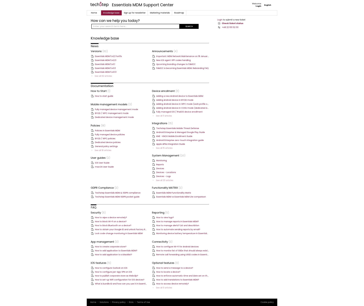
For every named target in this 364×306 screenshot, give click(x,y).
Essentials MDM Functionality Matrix (173, 192)
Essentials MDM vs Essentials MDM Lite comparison (181, 196)
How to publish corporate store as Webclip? (116, 275)
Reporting (160, 212)
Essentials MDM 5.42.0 (105, 60)
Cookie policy (267, 302)
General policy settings (106, 146)
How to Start (100, 91)
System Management (168, 155)
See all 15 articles (164, 148)
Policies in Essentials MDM (107, 130)
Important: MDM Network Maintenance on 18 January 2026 (185, 56)
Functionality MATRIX (166, 188)
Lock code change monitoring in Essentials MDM (119, 233)
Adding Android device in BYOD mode (174, 100)
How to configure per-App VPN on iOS (113, 271)
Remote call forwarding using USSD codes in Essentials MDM (185, 254)
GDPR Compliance (104, 188)
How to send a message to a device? (174, 268)
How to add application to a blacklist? (113, 254)
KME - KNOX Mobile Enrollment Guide (174, 136)
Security (98, 212)
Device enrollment (165, 91)
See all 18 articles (103, 150)
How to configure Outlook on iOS (111, 268)
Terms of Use (143, 302)
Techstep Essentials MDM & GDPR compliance (117, 192)
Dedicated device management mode (114, 117)
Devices (160, 168)
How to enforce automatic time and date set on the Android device (190, 275)
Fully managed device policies (110, 134)
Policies (97, 125)
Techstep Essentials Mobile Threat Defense (177, 128)
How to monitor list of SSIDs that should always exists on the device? (190, 250)
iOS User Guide (102, 162)
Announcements (164, 51)
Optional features (165, 263)
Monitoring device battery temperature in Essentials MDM (184, 233)
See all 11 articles (164, 115)
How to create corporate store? (110, 246)
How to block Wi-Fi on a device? (111, 221)
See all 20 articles (164, 180)
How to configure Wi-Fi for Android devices (177, 246)
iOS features (100, 263)
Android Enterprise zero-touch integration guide (180, 140)
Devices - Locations (166, 172)
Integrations (162, 123)
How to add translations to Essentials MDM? (177, 279)
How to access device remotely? (172, 283)
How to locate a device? (168, 271)
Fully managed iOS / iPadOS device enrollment (179, 111)
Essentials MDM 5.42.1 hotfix (108, 56)
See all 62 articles (103, 76)
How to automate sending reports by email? (178, 229)
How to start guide (104, 96)
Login (219, 19)
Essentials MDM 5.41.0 (105, 68)
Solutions (104, 302)
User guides (100, 158)
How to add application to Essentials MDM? (116, 250)
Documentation (102, 86)
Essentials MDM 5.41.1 (105, 64)
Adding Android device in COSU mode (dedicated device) (185, 108)
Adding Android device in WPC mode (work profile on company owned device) (195, 104)
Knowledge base (111, 12)
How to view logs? (165, 217)
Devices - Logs (163, 176)
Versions (99, 51)
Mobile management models (111, 104)
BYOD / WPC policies (105, 138)
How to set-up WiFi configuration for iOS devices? (119, 279)
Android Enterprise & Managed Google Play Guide (180, 132)
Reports (160, 164)
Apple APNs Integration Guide (170, 144)
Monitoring (161, 160)
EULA (131, 302)
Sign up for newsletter (135, 12)
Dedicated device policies (108, 142)
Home (94, 12)
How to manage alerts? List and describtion (177, 225)
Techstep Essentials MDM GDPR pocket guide (117, 196)
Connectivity (161, 241)
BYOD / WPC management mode (112, 113)
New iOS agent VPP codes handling (173, 60)
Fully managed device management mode (116, 109)
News (95, 46)
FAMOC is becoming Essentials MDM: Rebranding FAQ (182, 68)
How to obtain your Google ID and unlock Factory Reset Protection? (128, 229)
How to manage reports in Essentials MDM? (177, 221)
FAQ (93, 207)
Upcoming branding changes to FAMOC (176, 64)
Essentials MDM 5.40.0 (105, 72)
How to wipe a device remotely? (111, 217)
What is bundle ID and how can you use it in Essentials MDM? (125, 283)
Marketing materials (160, 12)
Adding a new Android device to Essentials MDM (179, 96)
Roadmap (179, 12)
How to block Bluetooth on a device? (113, 225)
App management (104, 241)
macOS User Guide (104, 166)
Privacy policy (119, 302)
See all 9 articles (164, 287)
